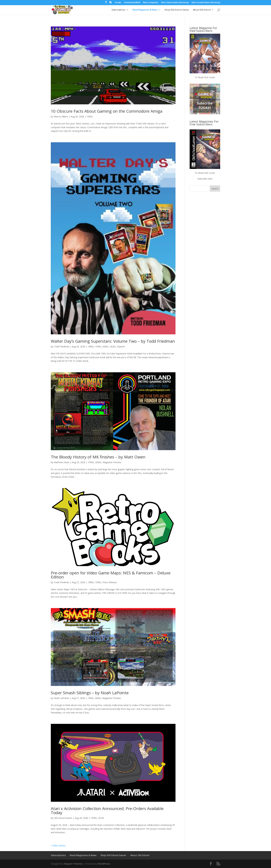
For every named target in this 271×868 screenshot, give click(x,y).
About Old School (202, 10)
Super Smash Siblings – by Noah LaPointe (90, 692)
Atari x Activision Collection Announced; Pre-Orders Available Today (107, 810)
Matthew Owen (61, 462)
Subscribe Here (205, 178)
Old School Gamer (63, 817)
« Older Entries (58, 845)
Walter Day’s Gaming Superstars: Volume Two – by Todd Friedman (113, 341)
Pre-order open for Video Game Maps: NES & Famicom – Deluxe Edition (110, 575)
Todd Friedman (61, 346)
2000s (105, 346)
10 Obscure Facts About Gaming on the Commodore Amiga (106, 111)
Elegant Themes (73, 863)
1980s (91, 346)
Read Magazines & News (145, 10)
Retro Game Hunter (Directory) (175, 3)
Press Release (109, 582)
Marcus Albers (61, 116)
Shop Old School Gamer (177, 10)
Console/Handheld (132, 3)
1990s (90, 116)
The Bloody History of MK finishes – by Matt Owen (98, 457)
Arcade (118, 3)
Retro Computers (150, 3)
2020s (113, 346)
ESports (121, 346)
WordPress (104, 863)
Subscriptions (118, 10)
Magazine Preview (112, 462)
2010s (101, 817)
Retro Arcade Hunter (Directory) (206, 3)
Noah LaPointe (61, 698)
